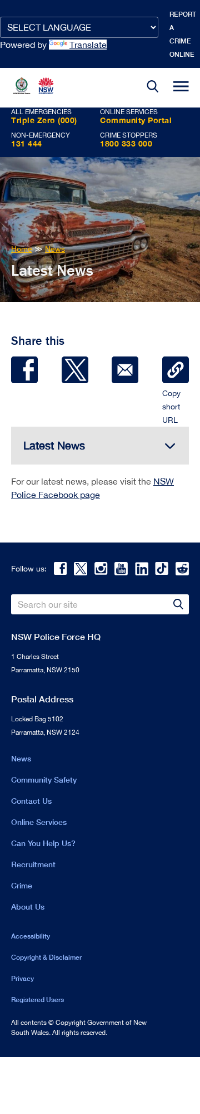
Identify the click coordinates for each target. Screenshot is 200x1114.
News (21, 758)
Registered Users (37, 999)
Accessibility (30, 936)
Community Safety (44, 779)
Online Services (39, 822)
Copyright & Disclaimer (46, 957)
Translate (88, 45)
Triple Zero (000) (44, 120)
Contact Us (31, 800)
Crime (21, 885)
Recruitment (33, 864)
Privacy (22, 978)
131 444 (26, 143)
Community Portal (136, 120)
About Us (27, 906)
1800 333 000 (126, 143)
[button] (153, 87)
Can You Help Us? (43, 843)
